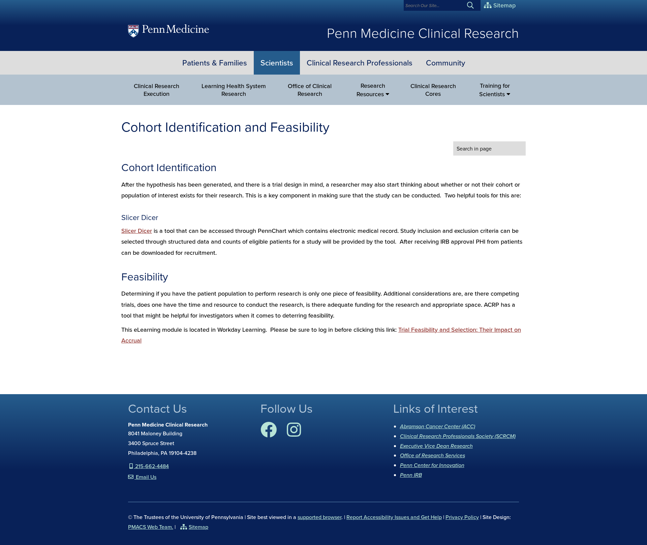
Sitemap (504, 5)
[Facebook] (268, 433)
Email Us (145, 477)
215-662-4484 (151, 466)
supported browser (319, 517)
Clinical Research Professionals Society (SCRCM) (458, 436)
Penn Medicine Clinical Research (423, 32)
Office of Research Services (432, 455)
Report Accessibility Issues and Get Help (394, 517)
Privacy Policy (462, 517)
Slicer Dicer (136, 230)
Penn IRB (411, 475)
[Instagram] (294, 433)
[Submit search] (473, 5)
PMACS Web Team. (150, 526)
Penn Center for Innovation (432, 465)
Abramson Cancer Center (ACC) (437, 426)
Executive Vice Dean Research (436, 445)
